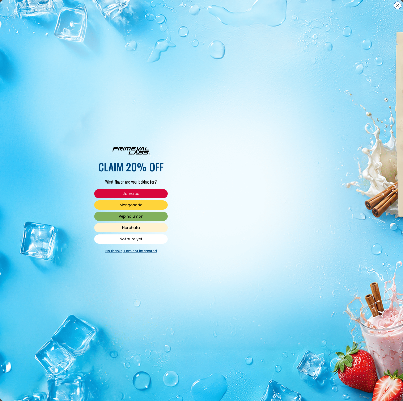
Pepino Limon (131, 216)
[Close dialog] (397, 5)
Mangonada (131, 205)
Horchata (131, 227)
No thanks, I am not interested (131, 250)
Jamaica (131, 193)
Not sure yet (131, 239)
